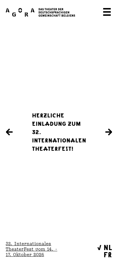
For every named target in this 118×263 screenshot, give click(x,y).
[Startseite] (40, 12)
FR (108, 254)
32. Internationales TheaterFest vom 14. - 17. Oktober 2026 (31, 249)
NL (108, 247)
